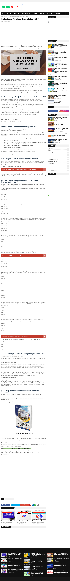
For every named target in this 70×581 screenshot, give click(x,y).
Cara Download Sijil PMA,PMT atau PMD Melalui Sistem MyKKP (61, 134)
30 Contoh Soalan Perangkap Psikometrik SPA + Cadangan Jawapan (60, 52)
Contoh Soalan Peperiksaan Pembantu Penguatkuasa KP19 (14, 565)
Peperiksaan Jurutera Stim (58, 159)
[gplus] (64, 1)
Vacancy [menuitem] (42, 13)
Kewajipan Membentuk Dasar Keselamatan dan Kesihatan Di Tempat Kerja (60, 565)
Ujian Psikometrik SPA (58, 170)
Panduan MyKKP (58, 154)
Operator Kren (58, 152)
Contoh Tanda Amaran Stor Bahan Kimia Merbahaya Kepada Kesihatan (61, 571)
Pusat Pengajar (58, 163)
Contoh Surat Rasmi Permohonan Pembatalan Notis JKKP (61, 129)
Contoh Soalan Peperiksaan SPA (35, 579)
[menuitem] (3, 13)
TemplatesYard (10, 579)
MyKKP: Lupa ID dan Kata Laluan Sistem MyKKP (60, 140)
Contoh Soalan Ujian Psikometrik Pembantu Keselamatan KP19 (14, 554)
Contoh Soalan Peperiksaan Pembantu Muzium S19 (19, 255)
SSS (58, 168)
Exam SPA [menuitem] (16, 13)
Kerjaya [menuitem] (35, 13)
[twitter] (62, 1)
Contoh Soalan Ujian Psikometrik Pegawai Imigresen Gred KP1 (61, 77)
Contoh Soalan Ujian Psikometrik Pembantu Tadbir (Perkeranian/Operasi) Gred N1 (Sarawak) (61, 70)
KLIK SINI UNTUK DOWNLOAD (24, 433)
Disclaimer (12, 1)
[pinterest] (66, 1)
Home (2, 1)
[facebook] (60, 1)
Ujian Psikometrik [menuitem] (26, 13)
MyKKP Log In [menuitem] (50, 13)
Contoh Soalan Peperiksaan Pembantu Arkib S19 (18, 336)
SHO (58, 165)
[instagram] (68, 1)
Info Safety (58, 148)
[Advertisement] (23, 33)
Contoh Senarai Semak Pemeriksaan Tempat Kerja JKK (61, 559)
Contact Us (17, 1)
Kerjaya (58, 150)
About (63, 579)
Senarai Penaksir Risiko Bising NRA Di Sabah (60, 96)
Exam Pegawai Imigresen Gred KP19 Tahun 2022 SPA (15, 559)
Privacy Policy (6, 1)
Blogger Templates (21, 579)
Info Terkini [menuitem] (8, 13)
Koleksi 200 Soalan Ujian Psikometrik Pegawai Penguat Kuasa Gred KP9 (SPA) (60, 45)
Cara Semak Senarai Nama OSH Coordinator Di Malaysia (60, 123)
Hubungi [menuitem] (58, 13)
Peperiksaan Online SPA (8, 16)
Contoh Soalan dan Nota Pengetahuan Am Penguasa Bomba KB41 (22, 169)
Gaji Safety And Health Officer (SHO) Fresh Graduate (60, 118)
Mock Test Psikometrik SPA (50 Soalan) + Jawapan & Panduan (60, 64)
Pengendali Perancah (58, 157)
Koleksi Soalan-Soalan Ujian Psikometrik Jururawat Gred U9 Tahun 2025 (60, 83)
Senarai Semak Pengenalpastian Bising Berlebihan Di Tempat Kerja (61, 554)
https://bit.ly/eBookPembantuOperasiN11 (21, 448)
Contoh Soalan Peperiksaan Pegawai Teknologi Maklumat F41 (15, 570)
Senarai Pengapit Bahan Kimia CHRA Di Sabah (60, 101)
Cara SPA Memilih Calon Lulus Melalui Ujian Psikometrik (60, 58)
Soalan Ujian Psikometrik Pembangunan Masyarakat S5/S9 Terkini (61, 90)
